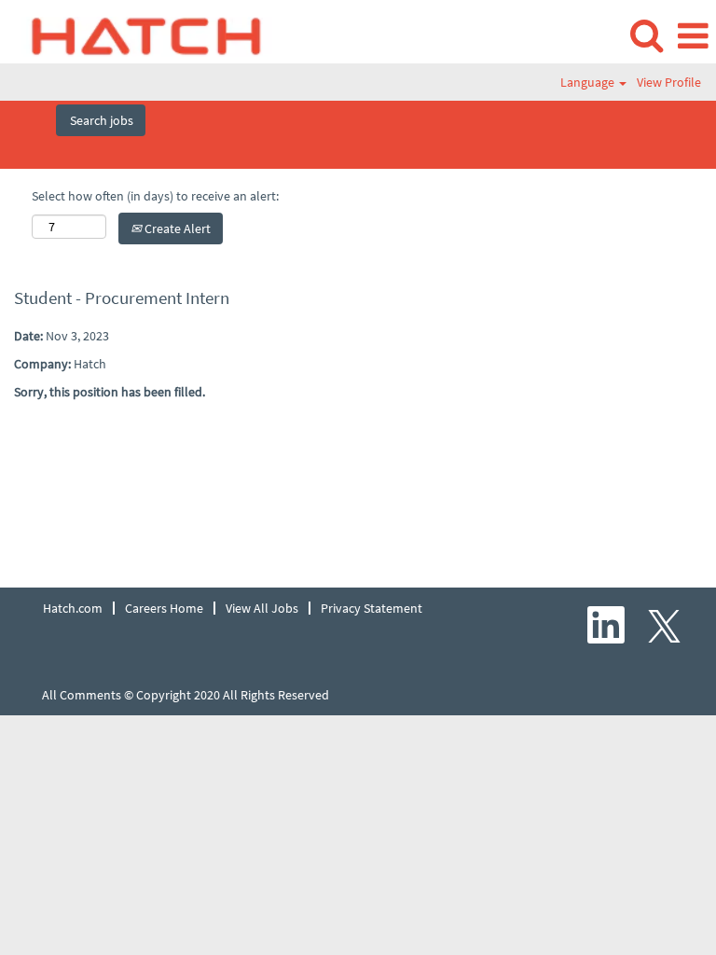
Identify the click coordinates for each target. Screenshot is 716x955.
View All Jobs (262, 608)
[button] (692, 35)
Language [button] (588, 82)
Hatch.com (73, 608)
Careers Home (164, 608)
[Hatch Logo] (140, 34)
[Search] (646, 35)
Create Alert (176, 228)
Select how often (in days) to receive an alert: (155, 195)
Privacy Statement (371, 608)
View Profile (669, 82)
